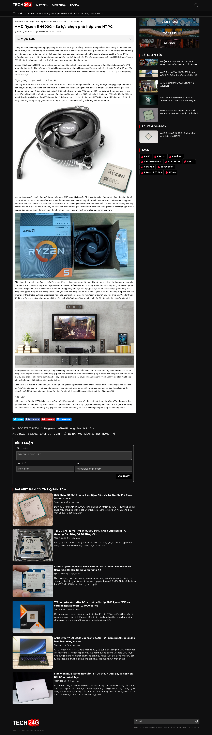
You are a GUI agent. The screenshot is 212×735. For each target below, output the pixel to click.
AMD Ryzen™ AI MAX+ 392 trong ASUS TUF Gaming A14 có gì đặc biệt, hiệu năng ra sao (179, 74)
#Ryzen (161, 156)
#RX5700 (149, 167)
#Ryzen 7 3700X (153, 172)
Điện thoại (59, 5)
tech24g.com (24, 730)
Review (74, 5)
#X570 (190, 161)
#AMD (147, 156)
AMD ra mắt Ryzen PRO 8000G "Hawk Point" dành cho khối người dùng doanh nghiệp (178, 99)
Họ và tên (22, 463)
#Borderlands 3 (152, 161)
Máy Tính (42, 5)
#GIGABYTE (174, 161)
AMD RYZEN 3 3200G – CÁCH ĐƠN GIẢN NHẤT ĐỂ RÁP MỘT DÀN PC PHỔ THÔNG (61, 434)
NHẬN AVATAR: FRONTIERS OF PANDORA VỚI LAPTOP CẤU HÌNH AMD (178, 63)
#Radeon (177, 156)
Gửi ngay (124, 476)
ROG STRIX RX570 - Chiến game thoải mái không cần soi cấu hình (56, 428)
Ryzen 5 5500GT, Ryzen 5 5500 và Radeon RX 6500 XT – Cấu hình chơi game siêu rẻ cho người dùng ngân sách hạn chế (179, 112)
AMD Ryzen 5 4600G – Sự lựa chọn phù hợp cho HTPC (178, 134)
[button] (196, 5)
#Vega (172, 172)
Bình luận (22, 448)
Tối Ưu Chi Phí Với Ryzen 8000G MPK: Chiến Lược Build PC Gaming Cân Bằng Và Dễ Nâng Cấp (74, 13)
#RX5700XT (167, 167)
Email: (78, 463)
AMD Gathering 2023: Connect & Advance (177, 84)
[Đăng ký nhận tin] (196, 721)
